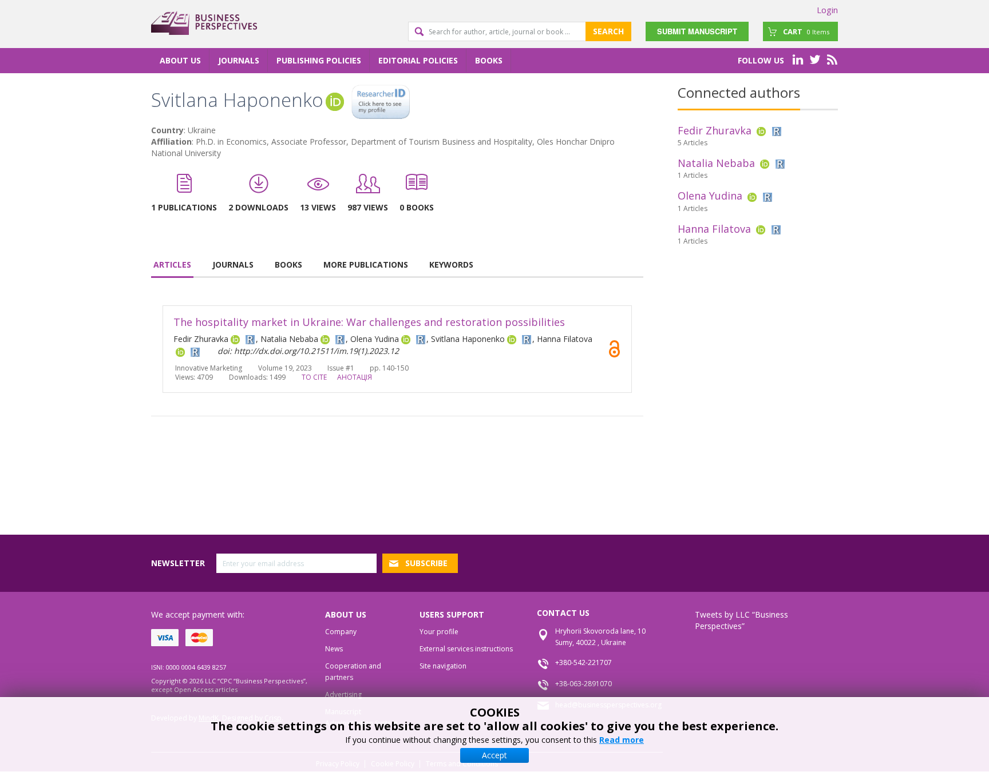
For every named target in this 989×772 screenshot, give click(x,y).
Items (806, 31)
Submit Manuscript (697, 31)
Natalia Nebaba (716, 163)
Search (608, 31)
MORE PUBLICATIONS (365, 264)
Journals (238, 60)
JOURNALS (233, 264)
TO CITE (314, 377)
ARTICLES (172, 264)
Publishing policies (318, 60)
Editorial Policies (418, 60)
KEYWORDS (451, 264)
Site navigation (443, 666)
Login (827, 9)
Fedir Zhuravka (714, 130)
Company (341, 631)
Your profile (439, 631)
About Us (180, 60)
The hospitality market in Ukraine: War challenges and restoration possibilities (369, 322)
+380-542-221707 (583, 662)
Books (489, 60)
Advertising (343, 694)
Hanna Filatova (714, 229)
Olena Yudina (710, 195)
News (334, 649)
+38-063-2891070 (583, 684)
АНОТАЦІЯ (354, 377)
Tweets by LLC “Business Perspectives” (741, 620)
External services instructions (466, 649)
